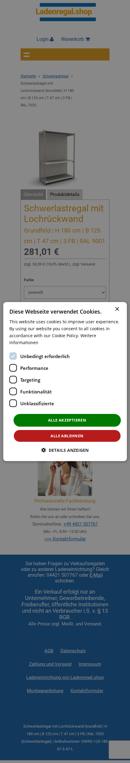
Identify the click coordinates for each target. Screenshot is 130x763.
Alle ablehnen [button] (66, 436)
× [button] (117, 309)
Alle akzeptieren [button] (67, 420)
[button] (65, 450)
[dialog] (65, 381)
